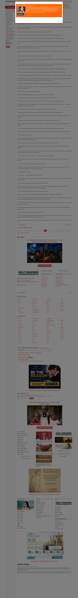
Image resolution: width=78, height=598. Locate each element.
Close (60, 21)
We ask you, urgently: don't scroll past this (26, 5)
